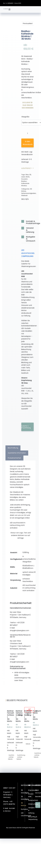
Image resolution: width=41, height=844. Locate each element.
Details (7, 759)
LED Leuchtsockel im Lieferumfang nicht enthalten (29, 588)
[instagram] (33, 1)
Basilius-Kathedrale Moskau (25, 183)
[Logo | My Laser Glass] (5, 9)
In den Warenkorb (27, 143)
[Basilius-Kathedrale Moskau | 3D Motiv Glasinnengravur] (13, 39)
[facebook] (27, 1)
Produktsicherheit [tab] (14, 458)
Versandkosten (27, 154)
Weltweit (24, 195)
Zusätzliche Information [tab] (17, 453)
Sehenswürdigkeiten (28, 193)
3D (30, 175)
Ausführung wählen (8, 756)
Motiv (28, 177)
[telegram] (12, 821)
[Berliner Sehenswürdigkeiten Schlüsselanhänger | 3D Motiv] (16, 706)
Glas (27, 175)
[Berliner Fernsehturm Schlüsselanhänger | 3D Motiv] (7, 706)
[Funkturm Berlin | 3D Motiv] (33, 706)
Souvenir (24, 179)
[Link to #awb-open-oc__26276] (9, 9)
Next (31, 23)
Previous (26, 23)
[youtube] (37, 5)
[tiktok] (37, 1)
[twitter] (30, 1)
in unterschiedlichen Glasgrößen (29, 559)
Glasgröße (25, 117)
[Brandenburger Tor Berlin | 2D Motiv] (25, 706)
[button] (27, 222)
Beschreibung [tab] (13, 448)
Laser (23, 177)
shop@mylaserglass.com (19, 630)
